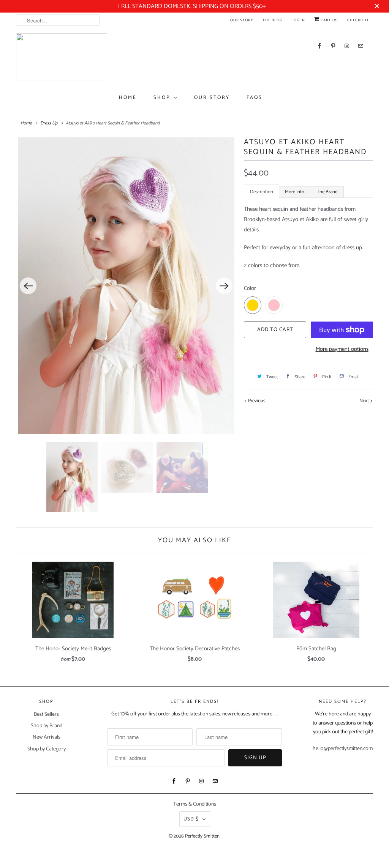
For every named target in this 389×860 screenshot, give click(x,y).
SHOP (161, 98)
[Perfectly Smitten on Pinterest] (333, 45)
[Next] (224, 285)
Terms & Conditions (194, 804)
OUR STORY (212, 98)
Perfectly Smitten (202, 836)
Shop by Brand (46, 725)
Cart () (328, 20)
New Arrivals (46, 737)
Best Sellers (46, 714)
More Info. (295, 192)
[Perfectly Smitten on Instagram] (347, 45)
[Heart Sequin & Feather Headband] (126, 285)
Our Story (241, 20)
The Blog (272, 20)
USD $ (191, 819)
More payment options (342, 349)
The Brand (327, 192)
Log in (298, 20)
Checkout (358, 20)
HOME (128, 98)
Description (261, 192)
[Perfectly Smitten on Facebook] (319, 45)
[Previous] (28, 285)
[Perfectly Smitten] (61, 57)
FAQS (254, 98)
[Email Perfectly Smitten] (360, 45)
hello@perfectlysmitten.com (343, 748)
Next (364, 401)
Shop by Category (46, 749)
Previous (256, 401)
